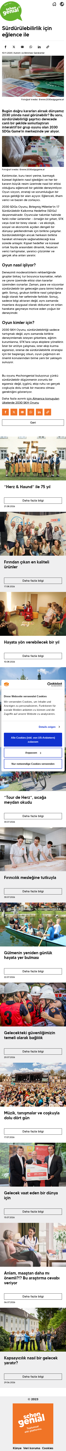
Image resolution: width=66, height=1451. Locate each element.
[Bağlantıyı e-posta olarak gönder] (22, 47)
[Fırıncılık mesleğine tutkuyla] (33, 849)
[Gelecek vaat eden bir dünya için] (33, 1165)
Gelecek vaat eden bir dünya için (31, 1195)
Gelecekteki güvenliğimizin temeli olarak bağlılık (29, 1035)
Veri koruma (31, 1448)
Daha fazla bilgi (24, 501)
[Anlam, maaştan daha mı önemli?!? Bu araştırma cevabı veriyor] (33, 1245)
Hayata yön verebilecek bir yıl (31, 642)
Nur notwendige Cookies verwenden (33, 763)
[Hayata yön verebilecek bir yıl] (33, 614)
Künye (17, 1448)
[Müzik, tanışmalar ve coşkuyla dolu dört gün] (33, 1085)
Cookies (47, 1448)
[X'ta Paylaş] (13, 47)
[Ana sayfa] (54, 4)
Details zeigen (47, 726)
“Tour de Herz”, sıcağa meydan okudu (25, 800)
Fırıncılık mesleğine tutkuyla (30, 877)
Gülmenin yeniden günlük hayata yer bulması (28, 955)
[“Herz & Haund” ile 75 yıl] (33, 458)
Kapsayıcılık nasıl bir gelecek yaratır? (31, 1360)
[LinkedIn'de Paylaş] (39, 47)
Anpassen (31, 752)
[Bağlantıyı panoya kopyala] (47, 47)
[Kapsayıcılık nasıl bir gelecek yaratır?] (33, 1330)
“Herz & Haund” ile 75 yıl (27, 486)
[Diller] (62, 4)
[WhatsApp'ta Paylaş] (30, 47)
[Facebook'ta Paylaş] (5, 47)
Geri (33, 422)
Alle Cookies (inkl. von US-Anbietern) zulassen (33, 739)
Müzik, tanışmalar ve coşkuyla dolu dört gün (32, 1115)
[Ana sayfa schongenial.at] (11, 11)
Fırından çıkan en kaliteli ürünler (26, 564)
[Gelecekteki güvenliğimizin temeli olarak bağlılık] (33, 1004)
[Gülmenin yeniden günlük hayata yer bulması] (33, 924)
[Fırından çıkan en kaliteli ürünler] (33, 534)
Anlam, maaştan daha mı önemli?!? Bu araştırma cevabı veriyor (32, 1278)
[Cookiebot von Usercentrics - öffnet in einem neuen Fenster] (47, 684)
